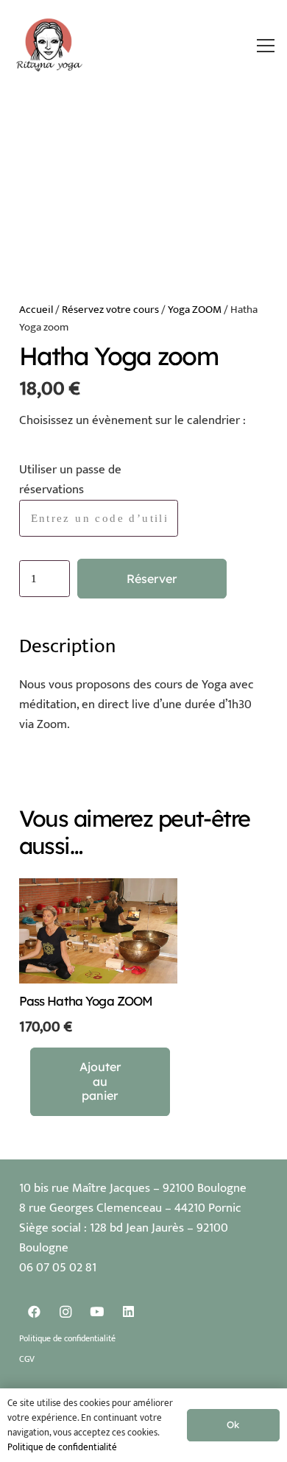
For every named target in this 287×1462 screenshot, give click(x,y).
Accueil (36, 309)
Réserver (152, 578)
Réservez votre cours (110, 309)
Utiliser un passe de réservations (70, 479)
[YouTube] (97, 1312)
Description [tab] (67, 646)
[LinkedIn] (128, 1312)
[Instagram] (66, 1312)
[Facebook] (35, 1312)
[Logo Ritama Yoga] (50, 46)
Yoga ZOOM (195, 309)
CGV (27, 1359)
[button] (266, 45)
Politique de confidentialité (67, 1338)
